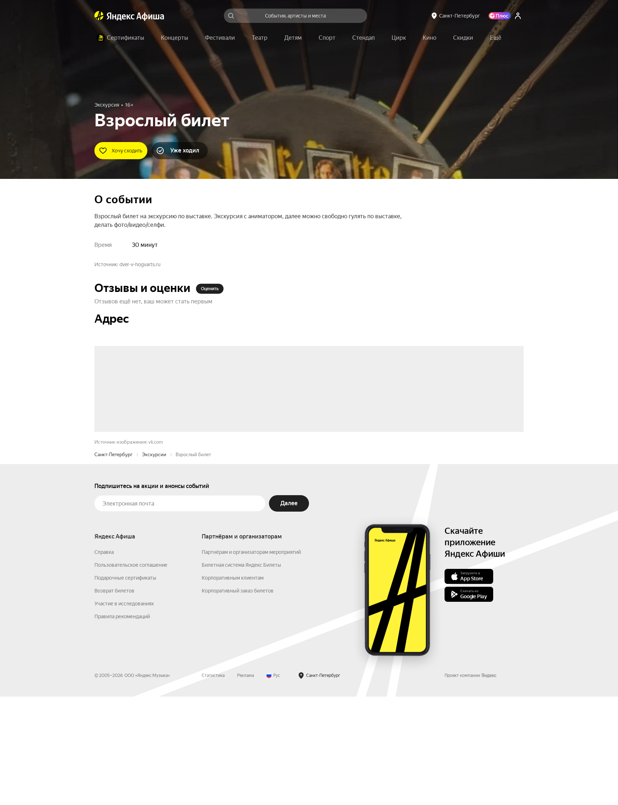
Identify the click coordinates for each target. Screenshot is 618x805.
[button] (495, 37)
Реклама (245, 783)
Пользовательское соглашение (130, 673)
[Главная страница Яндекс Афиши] (99, 15)
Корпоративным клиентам (233, 686)
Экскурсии (154, 563)
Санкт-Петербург (113, 563)
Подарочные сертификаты (125, 686)
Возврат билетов (114, 699)
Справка (104, 660)
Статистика (213, 783)
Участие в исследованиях (124, 712)
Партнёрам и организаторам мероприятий (251, 660)
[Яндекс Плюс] (500, 15)
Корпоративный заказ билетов (238, 699)
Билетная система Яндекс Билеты (241, 673)
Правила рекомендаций (122, 725)
